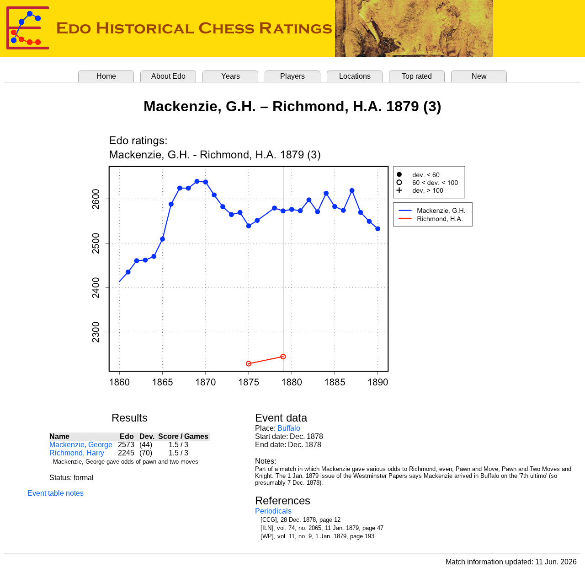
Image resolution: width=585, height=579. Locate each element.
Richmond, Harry (76, 453)
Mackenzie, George (80, 445)
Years (230, 76)
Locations (355, 76)
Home (106, 76)
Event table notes (55, 493)
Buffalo (288, 428)
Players (292, 76)
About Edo (168, 76)
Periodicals (273, 511)
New (479, 76)
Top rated (417, 76)
